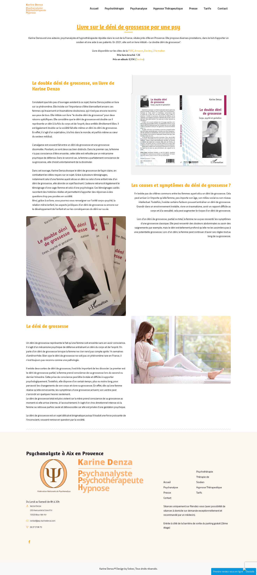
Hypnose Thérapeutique (209, 487)
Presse (167, 492)
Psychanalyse (170, 487)
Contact (167, 498)
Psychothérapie (204, 471)
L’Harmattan (159, 50)
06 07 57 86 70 (36, 526)
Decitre (148, 50)
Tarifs (199, 492)
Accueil (167, 482)
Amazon (139, 50)
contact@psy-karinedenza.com (42, 520)
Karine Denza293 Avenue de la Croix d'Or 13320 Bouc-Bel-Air (41, 510)
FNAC (131, 50)
